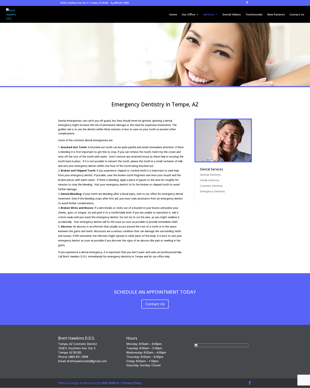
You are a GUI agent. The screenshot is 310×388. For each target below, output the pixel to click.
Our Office (188, 14)
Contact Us (297, 14)
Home (173, 14)
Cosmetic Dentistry (211, 185)
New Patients (276, 14)
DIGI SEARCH (110, 383)
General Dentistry (210, 174)
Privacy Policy (132, 383)
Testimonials (254, 14)
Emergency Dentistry (212, 191)
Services (208, 14)
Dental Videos (231, 14)
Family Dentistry (209, 180)
